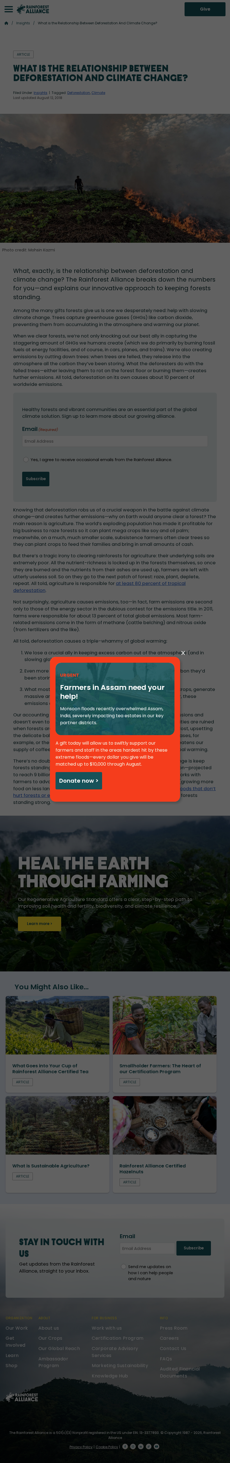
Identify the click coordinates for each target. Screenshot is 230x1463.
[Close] (183, 653)
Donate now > (78, 781)
